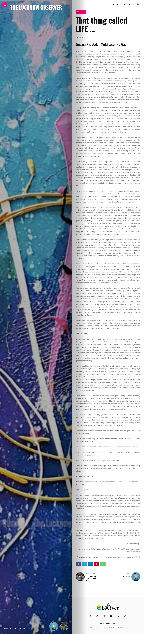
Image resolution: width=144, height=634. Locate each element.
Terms (101, 623)
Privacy (106, 623)
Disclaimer (113, 623)
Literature (81, 12)
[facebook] (11, 629)
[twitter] (15, 629)
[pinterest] (24, 629)
